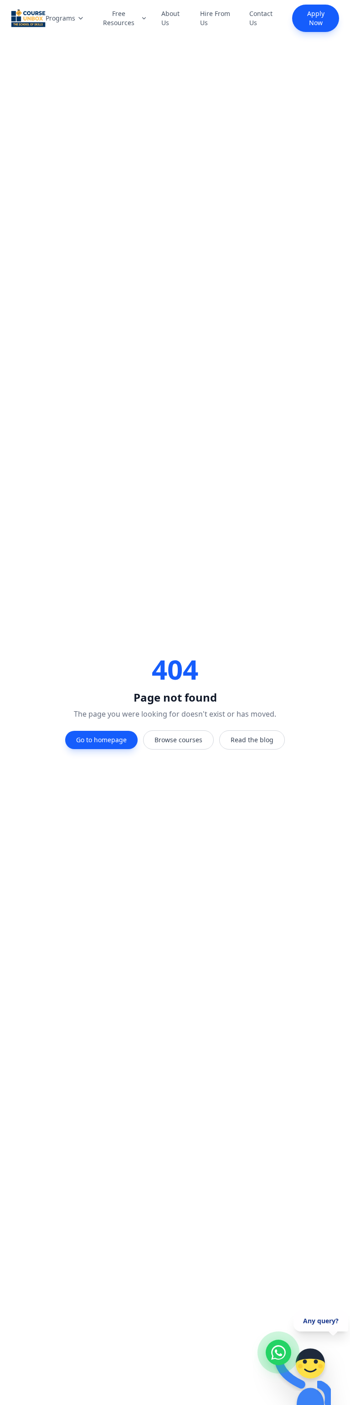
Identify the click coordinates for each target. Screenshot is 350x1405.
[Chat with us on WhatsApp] (278, 1352)
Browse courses (178, 739)
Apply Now (315, 18)
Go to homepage (101, 739)
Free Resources (118, 18)
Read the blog (252, 739)
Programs (60, 18)
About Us (170, 18)
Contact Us (261, 18)
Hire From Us (215, 18)
